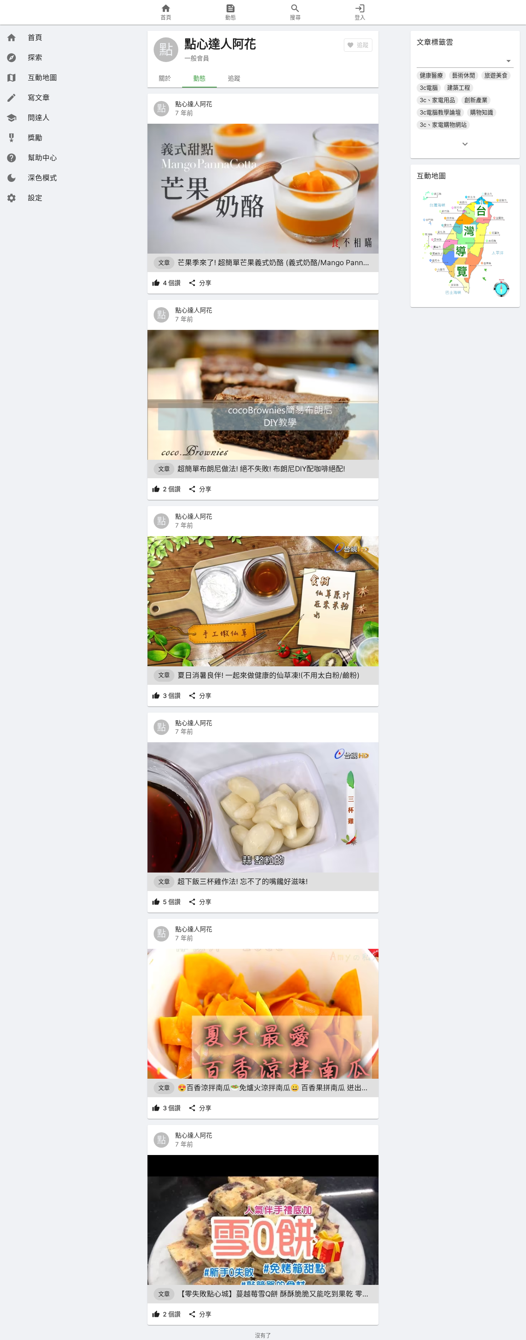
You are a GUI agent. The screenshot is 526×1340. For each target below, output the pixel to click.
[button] (31, 178)
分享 (205, 283)
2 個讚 (172, 489)
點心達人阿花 (193, 104)
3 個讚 (172, 695)
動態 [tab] (199, 78)
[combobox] (459, 60)
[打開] (508, 61)
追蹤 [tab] (234, 78)
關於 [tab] (165, 78)
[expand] (465, 144)
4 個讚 (172, 283)
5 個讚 (172, 902)
